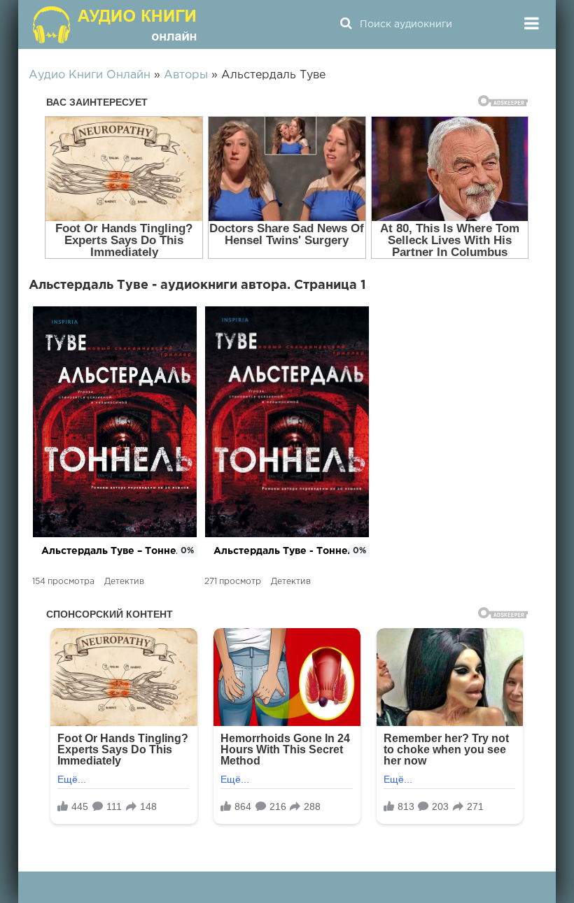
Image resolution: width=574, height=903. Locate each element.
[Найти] (346, 24)
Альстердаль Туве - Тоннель (287, 551)
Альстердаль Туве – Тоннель (114, 551)
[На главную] (116, 24)
